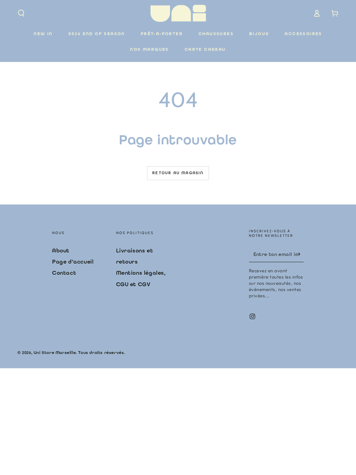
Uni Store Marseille (55, 352)
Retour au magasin (177, 173)
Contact (64, 272)
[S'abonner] (300, 254)
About (61, 250)
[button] (21, 13)
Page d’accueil (73, 261)
